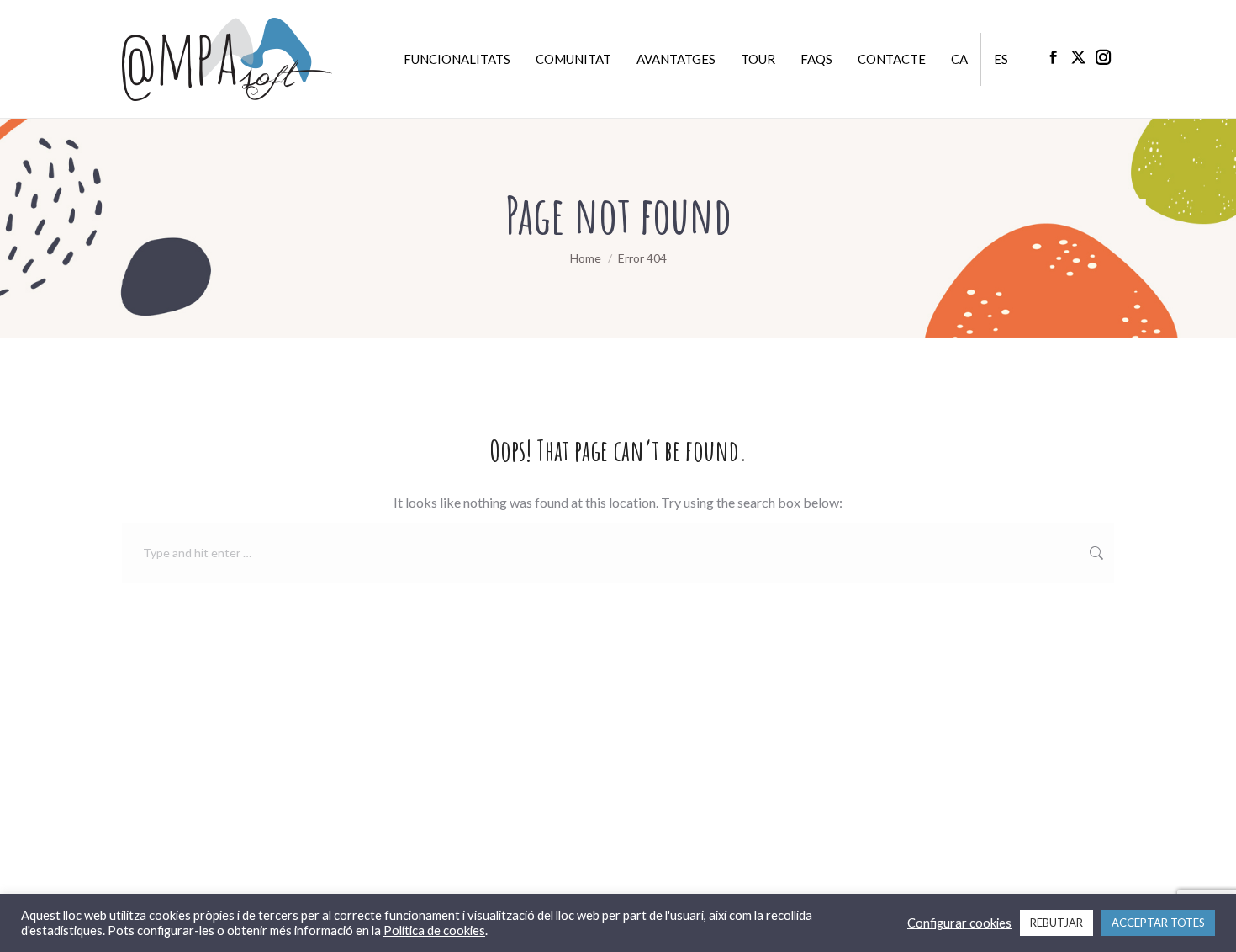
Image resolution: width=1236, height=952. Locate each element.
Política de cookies (434, 930)
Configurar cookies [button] (959, 923)
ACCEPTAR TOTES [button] (1158, 922)
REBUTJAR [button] (1056, 922)
